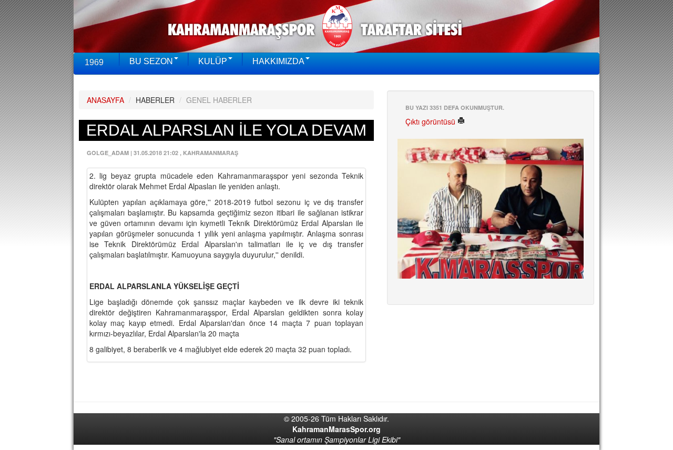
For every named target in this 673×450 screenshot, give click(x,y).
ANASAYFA (105, 100)
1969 (94, 62)
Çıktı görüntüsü (431, 121)
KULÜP (212, 61)
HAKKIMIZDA (278, 61)
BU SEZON (151, 61)
